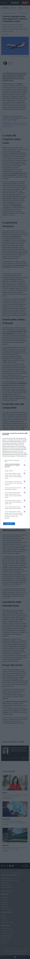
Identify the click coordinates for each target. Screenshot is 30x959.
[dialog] (15, 479)
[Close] (27, 433)
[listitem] (15, 461)
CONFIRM (9, 523)
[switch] (24, 465)
